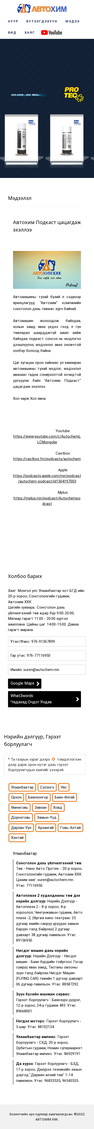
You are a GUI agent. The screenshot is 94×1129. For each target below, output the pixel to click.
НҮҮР (13, 21)
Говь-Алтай (70, 827)
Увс (64, 787)
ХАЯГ (30, 32)
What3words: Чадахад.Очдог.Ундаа (31, 698)
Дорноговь (20, 817)
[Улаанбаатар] (53, 759)
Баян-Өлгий (64, 797)
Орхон (16, 797)
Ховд (57, 807)
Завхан (41, 807)
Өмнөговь (19, 807)
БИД (12, 32)
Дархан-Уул (21, 827)
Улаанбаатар (22, 787)
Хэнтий (17, 837)
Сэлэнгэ (47, 787)
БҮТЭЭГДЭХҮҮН (41, 21)
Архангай (46, 827)
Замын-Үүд (46, 817)
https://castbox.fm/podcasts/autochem (47, 459)
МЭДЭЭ (72, 21)
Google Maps (22, 683)
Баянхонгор (38, 797)
